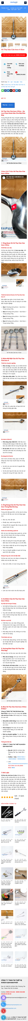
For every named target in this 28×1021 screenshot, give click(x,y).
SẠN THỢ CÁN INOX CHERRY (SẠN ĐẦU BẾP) (6, 862)
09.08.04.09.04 (6, 994)
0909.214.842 (11, 992)
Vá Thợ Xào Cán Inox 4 (18, 84)
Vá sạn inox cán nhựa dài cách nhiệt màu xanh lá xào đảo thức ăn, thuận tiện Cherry (6, 945)
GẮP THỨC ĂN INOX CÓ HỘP (6, 904)
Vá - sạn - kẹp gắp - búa (17, 8)
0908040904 (21, 759)
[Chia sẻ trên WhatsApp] (2, 90)
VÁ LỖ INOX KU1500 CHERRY (20, 841)
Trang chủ (5, 8)
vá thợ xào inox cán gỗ (8, 86)
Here (13, 767)
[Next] (24, 28)
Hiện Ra (10, 105)
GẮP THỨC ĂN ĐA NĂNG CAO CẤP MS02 (20, 924)
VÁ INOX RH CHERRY (6, 966)
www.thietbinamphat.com (8, 1008)
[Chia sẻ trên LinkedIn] (16, 90)
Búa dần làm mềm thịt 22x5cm (20, 821)
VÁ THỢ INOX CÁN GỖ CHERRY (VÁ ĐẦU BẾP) (20, 966)
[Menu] (2, 2)
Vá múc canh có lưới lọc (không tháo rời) (21, 861)
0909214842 (21, 757)
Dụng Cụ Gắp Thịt (5, 820)
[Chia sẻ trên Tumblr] (19, 90)
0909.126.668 (21, 992)
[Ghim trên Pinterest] (14, 90)
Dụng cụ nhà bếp (16, 8)
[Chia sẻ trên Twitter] (8, 90)
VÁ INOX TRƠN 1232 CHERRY (20, 904)
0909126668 (12, 759)
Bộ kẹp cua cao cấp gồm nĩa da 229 (6, 841)
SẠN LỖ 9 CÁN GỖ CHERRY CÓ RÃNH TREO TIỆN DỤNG (6, 883)
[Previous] (3, 28)
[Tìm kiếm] (25, 2)
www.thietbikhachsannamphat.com (11, 1004)
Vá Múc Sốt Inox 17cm (6, 923)
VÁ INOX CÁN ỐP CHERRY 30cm (19, 882)
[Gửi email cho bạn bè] (11, 90)
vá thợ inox (7, 84)
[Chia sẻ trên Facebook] (5, 90)
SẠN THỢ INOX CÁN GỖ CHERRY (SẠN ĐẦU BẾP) (20, 945)
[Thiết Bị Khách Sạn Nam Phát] (14, 2)
